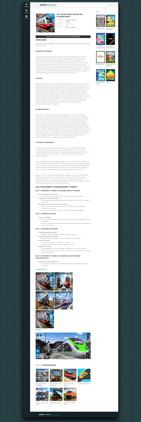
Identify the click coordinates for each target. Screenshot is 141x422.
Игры (26, 12)
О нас (26, 18)
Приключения (69, 24)
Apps (48, 5)
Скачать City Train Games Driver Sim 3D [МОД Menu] (63, 36)
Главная (26, 6)
